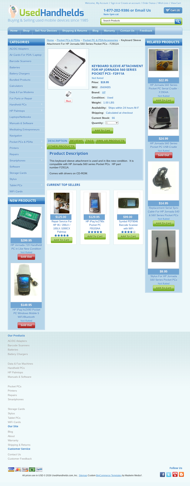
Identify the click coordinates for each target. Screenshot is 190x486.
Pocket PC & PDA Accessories (100, 40)
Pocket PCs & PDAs (20, 142)
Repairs (14, 154)
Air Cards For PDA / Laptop (26, 54)
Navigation (16, 135)
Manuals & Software (21, 123)
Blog (10, 431)
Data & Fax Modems (22, 92)
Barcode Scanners (20, 61)
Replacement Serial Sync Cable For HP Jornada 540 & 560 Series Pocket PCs (163, 211)
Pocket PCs (14, 386)
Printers (13, 148)
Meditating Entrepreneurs (25, 129)
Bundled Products (20, 79)
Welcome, (90, 2)
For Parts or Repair (21, 98)
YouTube (175, 474)
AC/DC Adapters (19, 48)
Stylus (13, 179)
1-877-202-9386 (116, 10)
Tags (90, 140)
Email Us (143, 10)
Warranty (13, 440)
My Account (102, 2)
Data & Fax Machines (20, 363)
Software (15, 166)
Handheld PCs (17, 104)
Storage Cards (18, 172)
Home (50, 40)
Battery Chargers (20, 73)
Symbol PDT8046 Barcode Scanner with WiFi (128, 225)
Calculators (16, 85)
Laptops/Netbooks (20, 116)
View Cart (176, 2)
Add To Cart (61, 240)
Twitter (168, 474)
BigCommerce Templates (109, 475)
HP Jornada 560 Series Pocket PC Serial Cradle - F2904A (164, 89)
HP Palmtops (16, 111)
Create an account (130, 2)
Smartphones (16, 160)
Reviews (76, 140)
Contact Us (14, 454)
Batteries (15, 67)
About (11, 436)
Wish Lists (163, 2)
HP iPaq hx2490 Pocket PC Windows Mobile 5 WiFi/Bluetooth (26, 313)
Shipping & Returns (19, 444)
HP (104, 92)
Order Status (149, 2)
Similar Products (110, 140)
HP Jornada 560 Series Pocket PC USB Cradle (163, 145)
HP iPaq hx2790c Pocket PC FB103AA (95, 225)
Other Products (61, 146)
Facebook (162, 474)
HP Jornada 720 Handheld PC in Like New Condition (26, 247)
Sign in (114, 2)
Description (57, 140)
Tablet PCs (15, 185)
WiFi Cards (16, 191)
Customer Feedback (20, 458)
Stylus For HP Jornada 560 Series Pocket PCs (163, 278)
